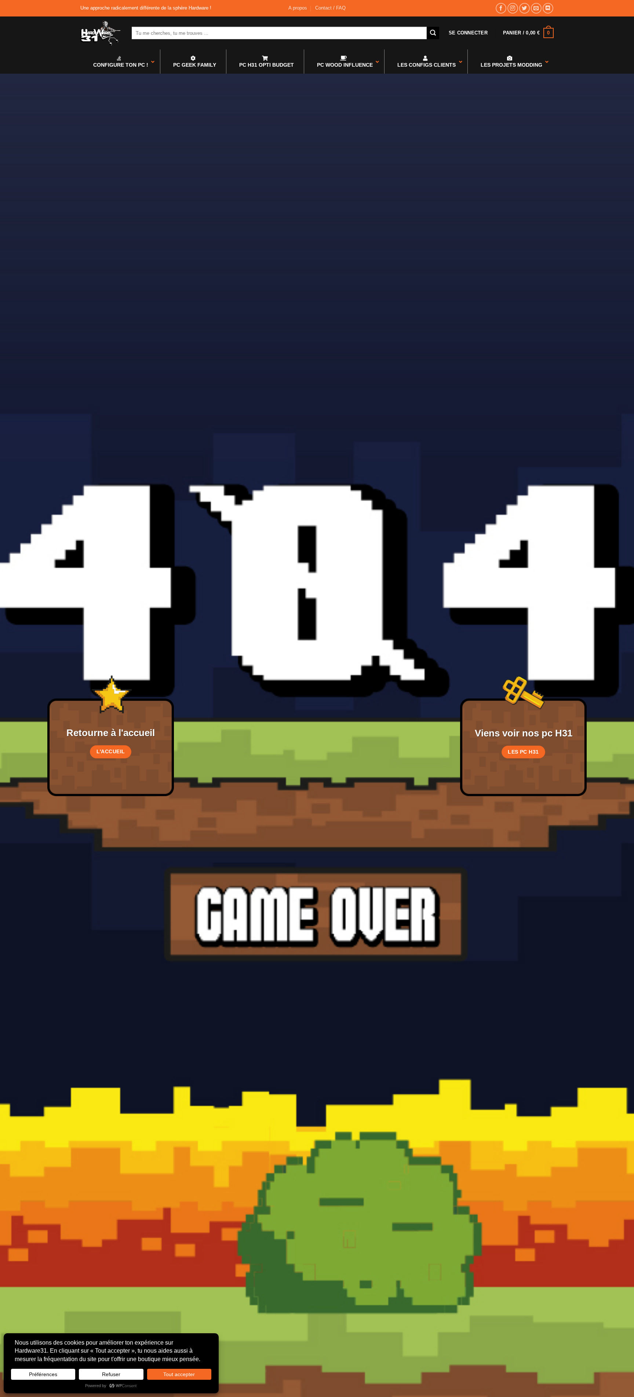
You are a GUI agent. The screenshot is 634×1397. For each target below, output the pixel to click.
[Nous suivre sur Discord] (548, 8)
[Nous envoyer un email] (536, 8)
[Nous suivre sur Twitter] (524, 8)
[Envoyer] (433, 33)
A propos (297, 8)
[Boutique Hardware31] (100, 33)
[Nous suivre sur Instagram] (512, 8)
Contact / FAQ (330, 8)
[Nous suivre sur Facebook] (501, 8)
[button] (468, 33)
